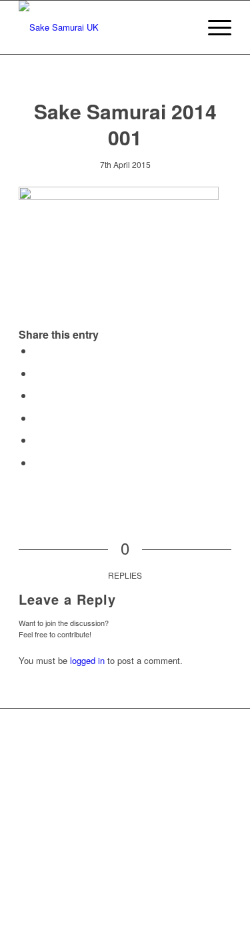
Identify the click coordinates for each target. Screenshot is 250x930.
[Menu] (213, 27)
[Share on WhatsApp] (37, 395)
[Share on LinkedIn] (37, 440)
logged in (87, 660)
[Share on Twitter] (37, 373)
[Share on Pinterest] (37, 418)
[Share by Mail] (37, 462)
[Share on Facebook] (37, 350)
